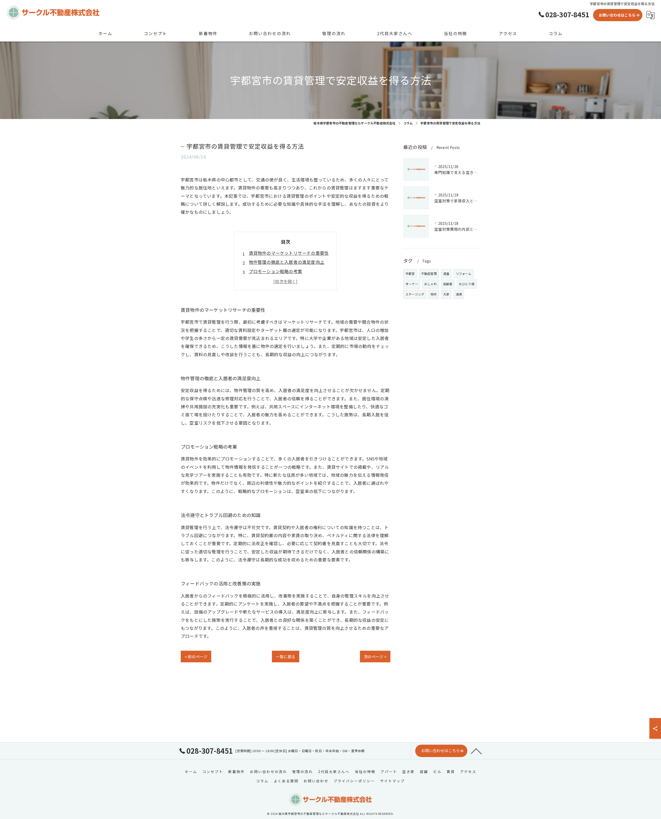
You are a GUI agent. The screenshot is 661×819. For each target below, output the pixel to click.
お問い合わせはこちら (617, 15)
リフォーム (463, 273)
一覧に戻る (285, 656)
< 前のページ (196, 656)
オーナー (411, 284)
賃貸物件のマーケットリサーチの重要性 (289, 253)
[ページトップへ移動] (476, 751)
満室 (446, 273)
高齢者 (448, 284)
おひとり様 (467, 284)
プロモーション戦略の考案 (275, 271)
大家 (446, 294)
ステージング (414, 294)
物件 (433, 294)
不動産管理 (429, 273)
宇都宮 (410, 273)
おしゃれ (430, 284)
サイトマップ (392, 780)
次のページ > (375, 656)
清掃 (459, 294)
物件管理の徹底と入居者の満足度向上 (286, 262)
